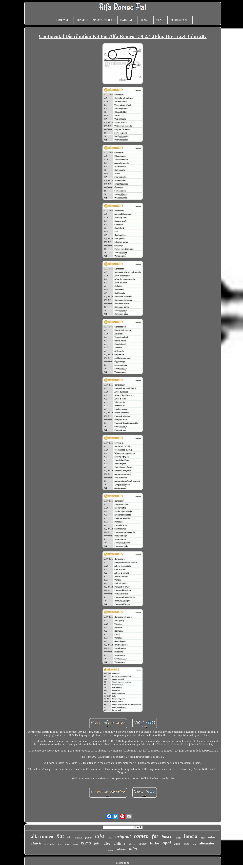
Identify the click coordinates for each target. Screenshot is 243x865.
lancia (190, 836)
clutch (36, 843)
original (123, 836)
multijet (78, 838)
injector (121, 849)
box (203, 837)
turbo (154, 843)
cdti (69, 837)
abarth (143, 843)
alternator (206, 843)
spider (109, 838)
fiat (60, 836)
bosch (167, 836)
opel (166, 842)
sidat (178, 838)
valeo (211, 837)
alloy (107, 843)
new (194, 844)
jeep (59, 844)
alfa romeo (42, 836)
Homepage (122, 862)
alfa (99, 836)
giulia (177, 843)
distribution (49, 844)
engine (110, 850)
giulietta (119, 843)
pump (86, 843)
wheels (131, 844)
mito (133, 848)
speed (75, 844)
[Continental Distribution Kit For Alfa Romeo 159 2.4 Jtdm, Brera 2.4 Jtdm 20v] (123, 63)
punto (88, 837)
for (155, 836)
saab (186, 843)
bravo (67, 844)
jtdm (97, 843)
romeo (141, 836)
